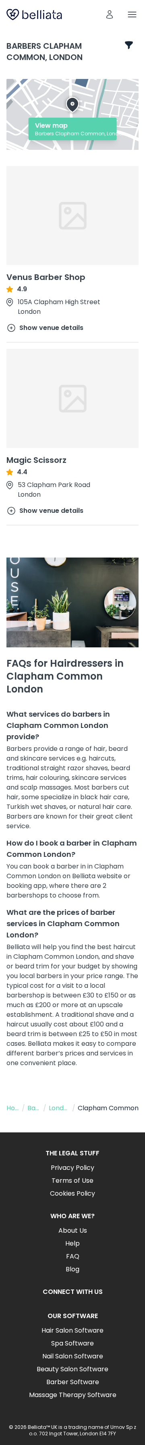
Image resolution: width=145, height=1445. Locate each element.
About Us (72, 1230)
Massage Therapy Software (72, 1394)
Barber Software (72, 1382)
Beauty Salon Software (72, 1369)
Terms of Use (72, 1180)
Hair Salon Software (72, 1330)
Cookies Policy (72, 1193)
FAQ (72, 1256)
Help (72, 1243)
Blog (72, 1269)
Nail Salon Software (72, 1356)
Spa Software (72, 1343)
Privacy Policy (72, 1167)
